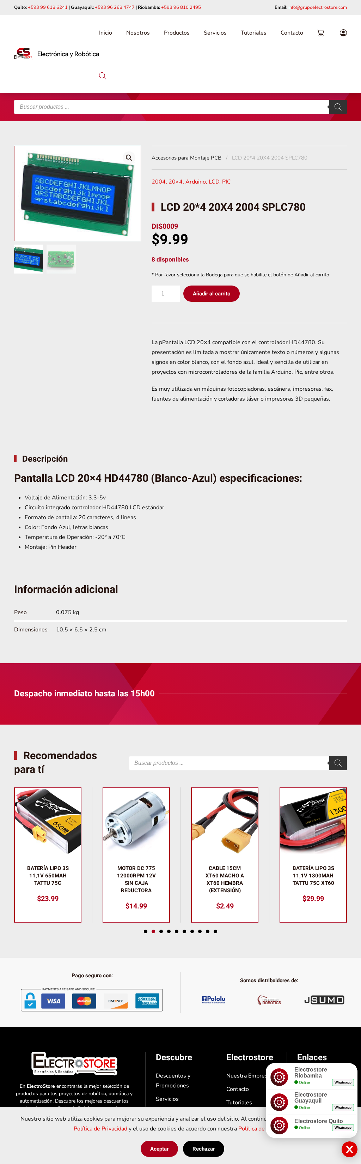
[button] (129, 157)
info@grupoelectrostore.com (317, 7)
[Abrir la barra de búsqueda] (102, 75)
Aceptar (159, 1149)
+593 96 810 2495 (181, 7)
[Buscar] (338, 107)
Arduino (195, 182)
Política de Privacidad (100, 1129)
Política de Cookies (262, 1129)
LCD (214, 182)
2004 (159, 182)
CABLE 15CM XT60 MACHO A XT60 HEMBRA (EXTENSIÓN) (225, 879)
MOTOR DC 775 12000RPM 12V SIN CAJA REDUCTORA (136, 879)
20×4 (176, 182)
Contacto (292, 33)
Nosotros (138, 33)
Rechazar (203, 1149)
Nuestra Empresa (248, 1076)
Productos (177, 33)
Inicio (105, 33)
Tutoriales (254, 33)
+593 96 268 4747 (115, 7)
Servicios (215, 33)
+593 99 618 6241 (48, 7)
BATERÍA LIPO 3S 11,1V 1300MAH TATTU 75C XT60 (313, 875)
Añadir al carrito (211, 294)
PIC (226, 182)
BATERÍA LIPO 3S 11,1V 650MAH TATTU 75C (48, 875)
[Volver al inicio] (56, 54)
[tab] (145, 931)
